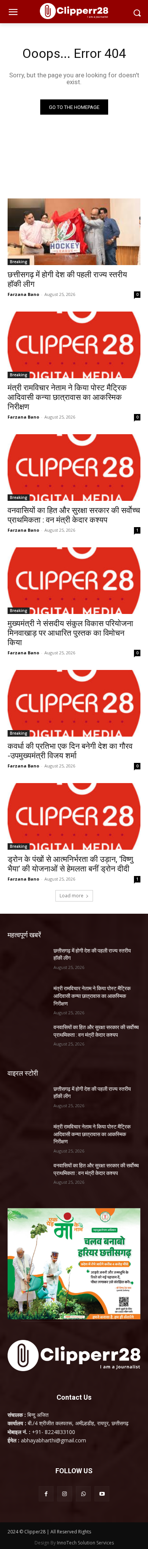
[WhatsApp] (83, 1493)
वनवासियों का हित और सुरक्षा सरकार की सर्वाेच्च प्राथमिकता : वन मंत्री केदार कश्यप (74, 515)
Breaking (18, 261)
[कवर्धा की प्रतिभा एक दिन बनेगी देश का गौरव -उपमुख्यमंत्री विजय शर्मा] (74, 703)
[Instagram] (64, 1493)
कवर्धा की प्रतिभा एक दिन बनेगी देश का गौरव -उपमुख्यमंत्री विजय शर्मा (70, 751)
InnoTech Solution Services (85, 1542)
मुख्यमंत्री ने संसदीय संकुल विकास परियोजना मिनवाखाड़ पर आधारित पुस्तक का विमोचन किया (70, 633)
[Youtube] (101, 1493)
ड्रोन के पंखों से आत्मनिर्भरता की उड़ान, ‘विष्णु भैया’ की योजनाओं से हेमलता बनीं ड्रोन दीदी (70, 864)
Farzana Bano (23, 294)
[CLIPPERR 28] (74, 11)
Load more (71, 895)
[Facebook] (46, 1493)
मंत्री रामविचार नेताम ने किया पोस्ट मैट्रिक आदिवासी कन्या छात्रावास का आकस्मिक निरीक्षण (67, 397)
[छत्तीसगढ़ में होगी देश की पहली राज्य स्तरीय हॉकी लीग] (74, 231)
